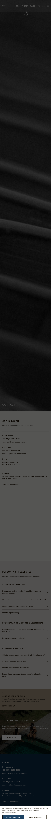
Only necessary (35, 817)
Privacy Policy (11, 813)
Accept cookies (13, 817)
